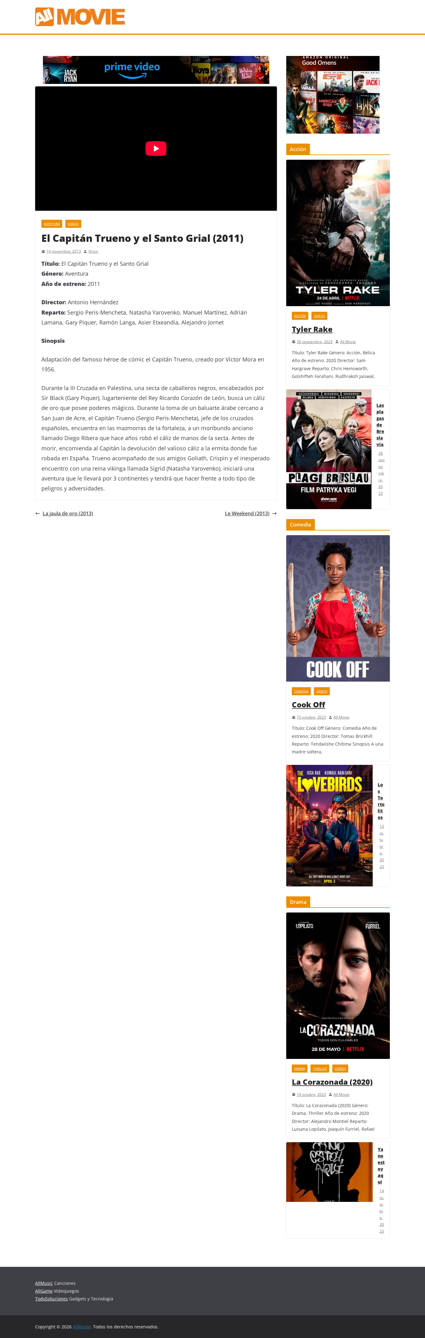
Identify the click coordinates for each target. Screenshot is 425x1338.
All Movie (348, 341)
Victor (93, 251)
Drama (299, 1068)
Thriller (320, 1068)
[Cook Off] (338, 608)
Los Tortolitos (381, 801)
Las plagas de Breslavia (380, 424)
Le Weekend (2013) (247, 513)
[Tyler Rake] (338, 233)
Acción (300, 316)
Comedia (301, 691)
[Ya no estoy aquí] (329, 1190)
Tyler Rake (312, 329)
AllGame (44, 1291)
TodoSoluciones (51, 1299)
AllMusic (44, 1283)
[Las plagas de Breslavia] (328, 449)
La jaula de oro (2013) (68, 513)
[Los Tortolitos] (329, 825)
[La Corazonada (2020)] (338, 986)
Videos (73, 224)
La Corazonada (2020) (332, 1082)
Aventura (52, 224)
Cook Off (308, 704)
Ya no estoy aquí (381, 1165)
